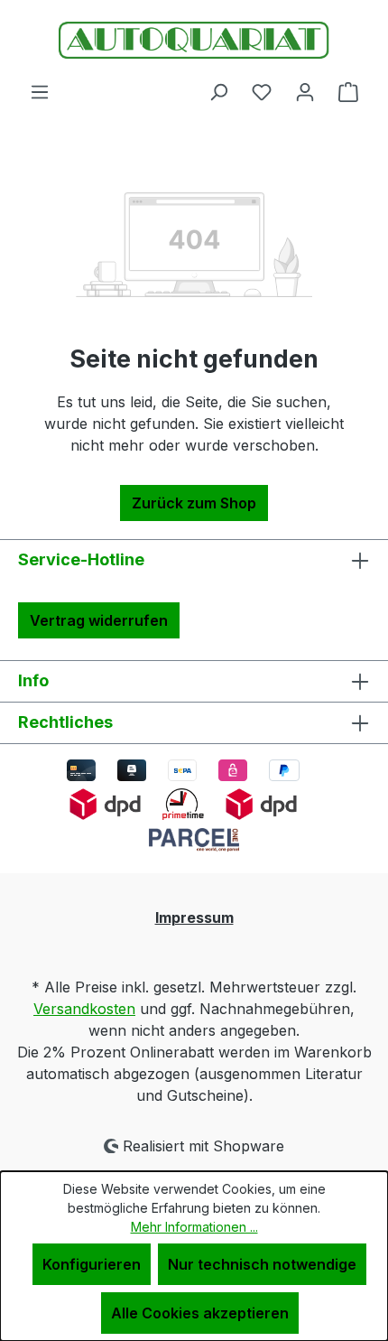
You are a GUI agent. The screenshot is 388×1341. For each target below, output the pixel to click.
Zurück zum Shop (194, 503)
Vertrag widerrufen (99, 620)
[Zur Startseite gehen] (194, 40)
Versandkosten (84, 1009)
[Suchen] (218, 91)
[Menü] (39, 91)
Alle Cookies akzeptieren (200, 1313)
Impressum (194, 917)
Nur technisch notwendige (262, 1264)
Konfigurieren (91, 1264)
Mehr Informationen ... (194, 1226)
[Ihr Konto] (305, 91)
